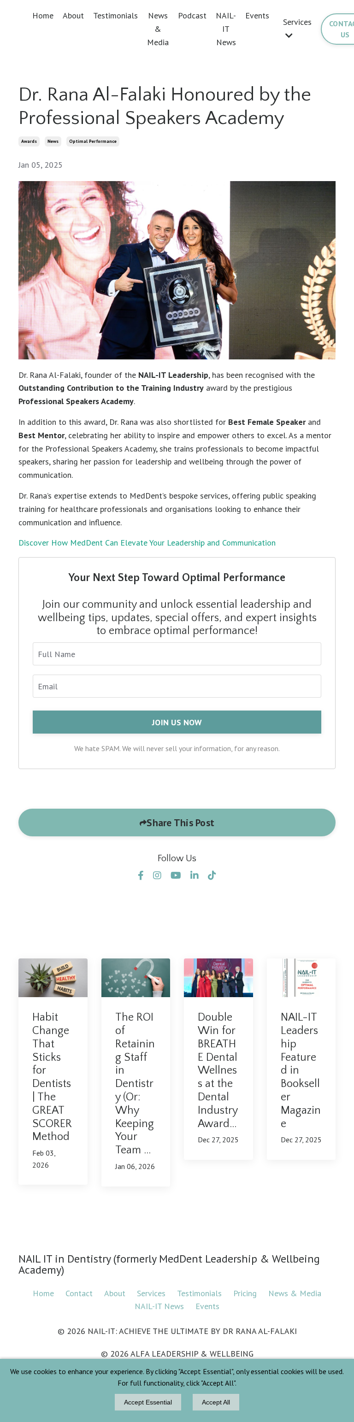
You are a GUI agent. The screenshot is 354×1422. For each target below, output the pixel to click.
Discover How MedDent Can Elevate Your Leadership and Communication (147, 542)
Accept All (216, 1402)
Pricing (246, 1293)
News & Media (158, 28)
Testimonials (115, 15)
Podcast (192, 15)
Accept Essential (148, 1402)
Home (42, 15)
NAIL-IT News (226, 28)
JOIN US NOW (177, 722)
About (73, 15)
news (53, 141)
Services (151, 1293)
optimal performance (93, 141)
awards (29, 141)
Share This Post (180, 822)
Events (257, 15)
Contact (79, 1293)
